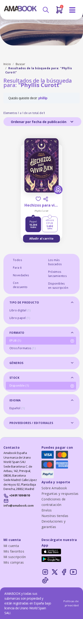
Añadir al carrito (41, 238)
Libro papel (19, 318)
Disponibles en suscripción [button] (58, 286)
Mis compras (13, 562)
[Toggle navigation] (72, 10)
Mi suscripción (14, 557)
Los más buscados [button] (55, 262)
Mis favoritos (13, 551)
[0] (59, 11)
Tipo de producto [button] (24, 302)
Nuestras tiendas (55, 516)
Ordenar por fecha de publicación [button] (39, 122)
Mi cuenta (11, 546)
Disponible (19, 386)
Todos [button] (17, 260)
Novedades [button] (21, 275)
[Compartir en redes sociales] (45, 199)
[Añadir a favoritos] (38, 199)
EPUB (15, 341)
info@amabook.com (18, 505)
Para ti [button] (17, 268)
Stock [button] (14, 378)
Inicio (7, 64)
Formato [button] (16, 333)
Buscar (20, 64)
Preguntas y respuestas (60, 493)
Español (17, 408)
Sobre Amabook (54, 488)
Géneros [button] (16, 363)
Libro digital (20, 310)
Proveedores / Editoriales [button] (31, 423)
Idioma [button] (15, 400)
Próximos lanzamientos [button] (57, 274)
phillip (42, 98)
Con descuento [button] (20, 285)
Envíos (47, 510)
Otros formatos (22, 348)
